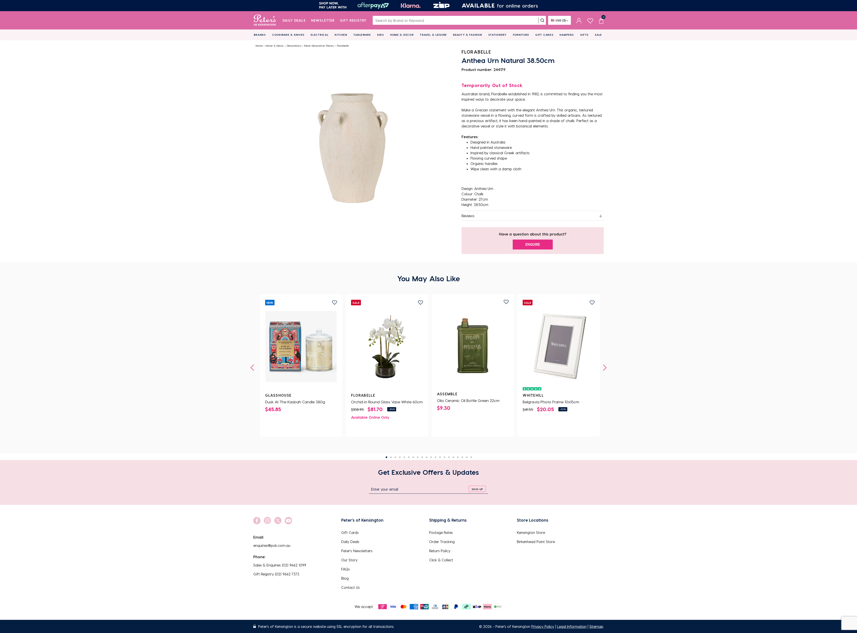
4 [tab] (400, 457)
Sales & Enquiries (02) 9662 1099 (279, 565)
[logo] (264, 20)
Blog (345, 578)
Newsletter (323, 20)
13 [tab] (440, 457)
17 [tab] (458, 457)
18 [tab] (462, 457)
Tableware (362, 34)
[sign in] (579, 20)
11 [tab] (431, 457)
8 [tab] (417, 457)
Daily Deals (294, 20)
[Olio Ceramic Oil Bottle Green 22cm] (473, 345)
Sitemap (596, 626)
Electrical (319, 34)
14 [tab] (444, 457)
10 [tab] (426, 457)
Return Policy (439, 551)
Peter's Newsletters (356, 551)
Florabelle (343, 45)
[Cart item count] (601, 20)
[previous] (253, 367)
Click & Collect (441, 560)
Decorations (294, 45)
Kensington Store (531, 532)
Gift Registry (353, 20)
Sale (598, 34)
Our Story (349, 560)
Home (259, 45)
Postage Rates (441, 532)
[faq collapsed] (601, 216)
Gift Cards (544, 34)
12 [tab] (435, 457)
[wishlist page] (590, 20)
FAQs (345, 569)
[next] (603, 367)
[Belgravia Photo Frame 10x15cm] (558, 346)
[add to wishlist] (334, 302)
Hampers (567, 34)
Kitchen (341, 34)
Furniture (521, 34)
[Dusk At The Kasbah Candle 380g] (301, 346)
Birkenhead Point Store (536, 541)
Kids (380, 34)
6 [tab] (409, 457)
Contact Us (350, 587)
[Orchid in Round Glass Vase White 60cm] (387, 346)
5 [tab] (404, 457)
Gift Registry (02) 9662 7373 (276, 574)
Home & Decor (402, 34)
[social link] (256, 520)
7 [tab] (413, 457)
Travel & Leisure (433, 34)
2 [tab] (391, 457)
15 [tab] (449, 457)
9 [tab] (422, 457)
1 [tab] (386, 457)
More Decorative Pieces (319, 45)
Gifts (584, 34)
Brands (260, 34)
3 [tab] (395, 457)
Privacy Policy (542, 626)
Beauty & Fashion (467, 34)
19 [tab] (467, 457)
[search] (542, 20)
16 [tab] (453, 457)
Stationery (497, 34)
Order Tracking (442, 541)
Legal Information (572, 626)
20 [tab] (471, 457)
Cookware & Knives (288, 34)
